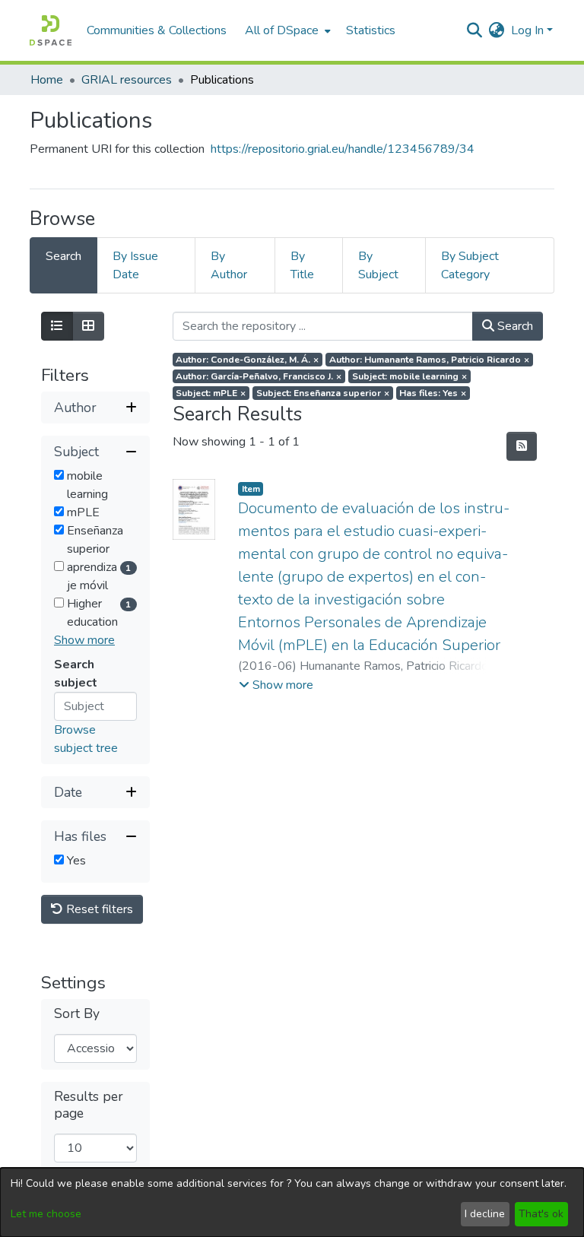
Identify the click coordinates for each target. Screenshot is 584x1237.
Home (46, 79)
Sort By (77, 1014)
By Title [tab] (302, 265)
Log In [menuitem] (527, 30)
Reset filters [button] (98, 909)
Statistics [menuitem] (370, 30)
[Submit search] (474, 30)
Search (513, 326)
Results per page (88, 1105)
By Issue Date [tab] (135, 265)
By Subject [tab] (378, 265)
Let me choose (46, 1214)
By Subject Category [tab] (470, 265)
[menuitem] (286, 30)
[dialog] (292, 1202)
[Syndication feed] (521, 446)
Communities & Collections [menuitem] (157, 30)
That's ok (541, 1214)
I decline (485, 1214)
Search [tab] (63, 256)
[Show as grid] (88, 326)
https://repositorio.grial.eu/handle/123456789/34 (342, 149)
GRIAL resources (126, 79)
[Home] (50, 30)
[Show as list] (57, 326)
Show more (84, 640)
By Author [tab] (229, 265)
